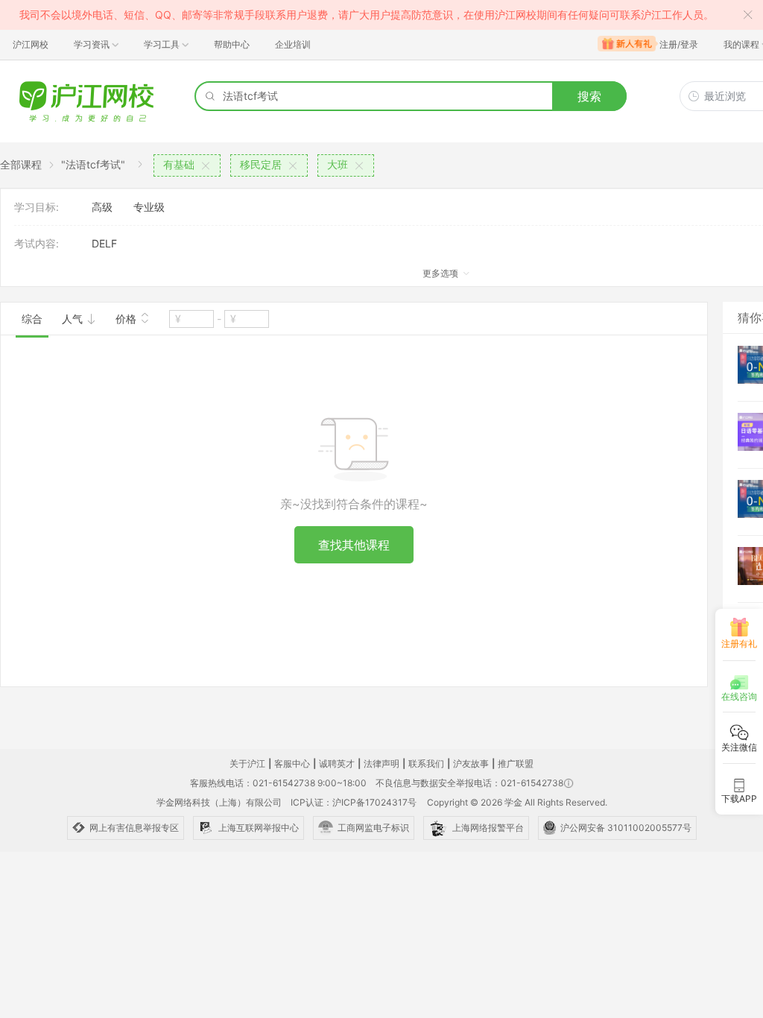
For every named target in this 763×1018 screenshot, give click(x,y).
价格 (127, 318)
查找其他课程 (354, 544)
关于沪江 (247, 763)
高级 (102, 206)
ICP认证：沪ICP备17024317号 (354, 802)
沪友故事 (471, 763)
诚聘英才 (337, 763)
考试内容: (36, 243)
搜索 (589, 96)
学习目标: (36, 206)
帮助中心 (232, 44)
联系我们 (426, 763)
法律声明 (381, 763)
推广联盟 (516, 763)
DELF (104, 243)
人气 (74, 318)
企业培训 (293, 44)
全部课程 (21, 164)
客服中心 (292, 763)
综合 (32, 318)
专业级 (149, 206)
